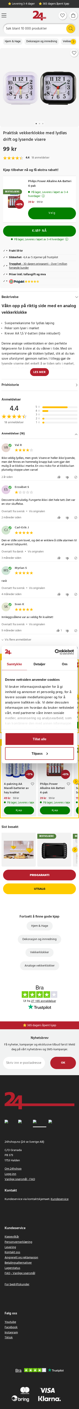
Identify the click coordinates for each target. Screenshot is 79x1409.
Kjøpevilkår (12, 1236)
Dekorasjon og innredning (41, 41)
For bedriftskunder (17, 1284)
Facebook (11, 1327)
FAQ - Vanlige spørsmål (20, 1273)
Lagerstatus (12, 1268)
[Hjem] (39, 16)
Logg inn (10, 1174)
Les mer (39, 372)
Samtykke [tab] (14, 664)
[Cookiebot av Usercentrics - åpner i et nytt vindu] (56, 652)
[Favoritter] (62, 15)
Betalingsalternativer (18, 1262)
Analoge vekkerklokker (40, 965)
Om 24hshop (13, 1168)
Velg (51, 213)
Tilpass (37, 753)
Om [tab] (64, 664)
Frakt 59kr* (41, 1025)
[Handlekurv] (73, 15)
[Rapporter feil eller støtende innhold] (75, 477)
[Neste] (73, 41)
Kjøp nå (39, 230)
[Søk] (70, 28)
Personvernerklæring (18, 1242)
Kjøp (19, 810)
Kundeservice (59, 1199)
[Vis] (76, 385)
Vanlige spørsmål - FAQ (20, 1179)
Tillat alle (39, 739)
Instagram (11, 1332)
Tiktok (9, 1337)
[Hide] (76, 297)
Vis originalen (37, 511)
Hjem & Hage (13, 41)
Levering (10, 1247)
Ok (63, 1062)
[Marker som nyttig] (59, 477)
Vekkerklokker (39, 952)
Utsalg (39, 889)
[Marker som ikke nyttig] (68, 477)
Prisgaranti (39, 875)
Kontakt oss (12, 1252)
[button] (39, 434)
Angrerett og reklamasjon (21, 1257)
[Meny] (4, 15)
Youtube (10, 1322)
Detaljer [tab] (40, 664)
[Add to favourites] (74, 53)
